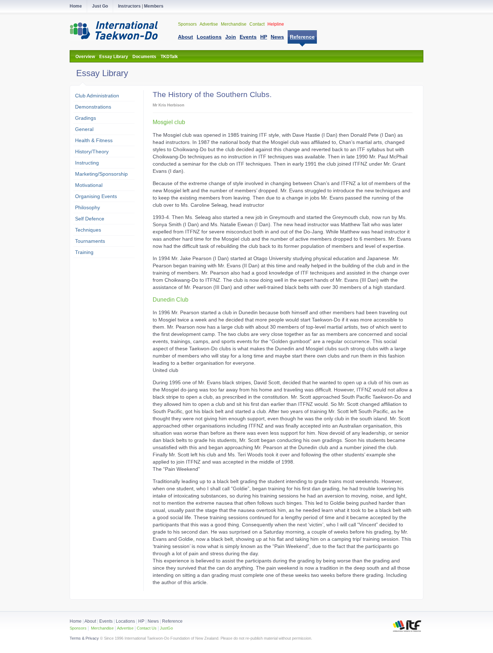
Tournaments (90, 241)
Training (84, 252)
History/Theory (92, 151)
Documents (144, 56)
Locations (125, 621)
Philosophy (87, 207)
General (84, 129)
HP (141, 621)
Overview (85, 56)
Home (76, 621)
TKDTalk (169, 56)
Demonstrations (93, 107)
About (90, 621)
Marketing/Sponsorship (101, 174)
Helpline (275, 24)
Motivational (88, 185)
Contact (257, 24)
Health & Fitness (94, 140)
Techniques (88, 230)
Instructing (87, 163)
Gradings (85, 118)
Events (105, 621)
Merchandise (234, 24)
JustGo (166, 628)
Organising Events (96, 196)
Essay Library (113, 56)
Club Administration (97, 95)
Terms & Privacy (84, 638)
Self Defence (89, 219)
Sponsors (188, 24)
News (153, 621)
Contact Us (146, 628)
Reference (172, 621)
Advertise (209, 24)
